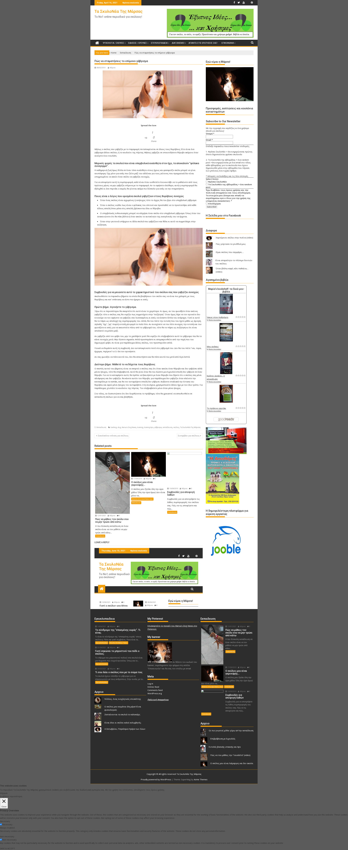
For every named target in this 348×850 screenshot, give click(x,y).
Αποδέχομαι (214, 203)
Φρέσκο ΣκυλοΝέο (217, 181)
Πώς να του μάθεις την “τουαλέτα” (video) (230, 755)
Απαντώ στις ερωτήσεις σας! (203, 43)
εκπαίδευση (167, 427)
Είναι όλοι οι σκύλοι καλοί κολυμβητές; (122, 722)
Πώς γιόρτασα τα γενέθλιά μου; (231, 244)
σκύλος (176, 427)
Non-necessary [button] (7, 836)
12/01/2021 (101, 515)
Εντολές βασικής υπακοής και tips (225, 746)
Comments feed (155, 690)
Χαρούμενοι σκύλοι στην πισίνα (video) (234, 237)
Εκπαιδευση (101, 427)
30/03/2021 (101, 669)
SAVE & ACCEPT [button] (7, 848)
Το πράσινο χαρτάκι (216, 408)
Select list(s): (212, 179)
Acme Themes (200, 779)
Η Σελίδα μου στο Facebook (223, 215)
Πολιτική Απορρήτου (158, 699)
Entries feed (153, 686)
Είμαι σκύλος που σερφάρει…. (230, 252)
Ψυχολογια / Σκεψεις (113, 43)
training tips (148, 427)
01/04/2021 (101, 647)
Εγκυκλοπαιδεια (159, 43)
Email (209, 139)
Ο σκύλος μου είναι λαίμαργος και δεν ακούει (231, 763)
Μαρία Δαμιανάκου (215, 320)
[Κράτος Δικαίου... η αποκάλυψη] (226, 373)
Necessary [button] (5, 821)
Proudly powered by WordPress (156, 779)
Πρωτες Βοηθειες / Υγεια (118, 643)
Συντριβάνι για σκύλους (188, 435)
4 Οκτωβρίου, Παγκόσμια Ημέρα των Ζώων (124, 728)
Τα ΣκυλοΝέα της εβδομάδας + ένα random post (229, 185)
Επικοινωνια (228, 43)
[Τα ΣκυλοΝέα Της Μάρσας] (97, 42)
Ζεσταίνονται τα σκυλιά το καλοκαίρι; (122, 714)
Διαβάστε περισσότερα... (11, 796)
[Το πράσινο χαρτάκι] (226, 401)
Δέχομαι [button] (4, 793)
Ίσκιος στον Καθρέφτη (217, 317)
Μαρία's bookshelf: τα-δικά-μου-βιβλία (226, 290)
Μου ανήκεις (213, 346)
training (140, 427)
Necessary (7, 824)
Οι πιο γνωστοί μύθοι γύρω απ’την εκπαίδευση (231, 730)
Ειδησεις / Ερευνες (137, 43)
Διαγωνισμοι (178, 43)
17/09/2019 (137, 478)
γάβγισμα (158, 427)
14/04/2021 (101, 626)
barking (113, 427)
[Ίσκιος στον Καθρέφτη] (226, 313)
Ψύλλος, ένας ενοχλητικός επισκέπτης (122, 699)
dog (119, 427)
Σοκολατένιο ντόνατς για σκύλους (113, 435)
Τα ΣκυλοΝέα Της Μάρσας (118, 11)
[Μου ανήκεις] (226, 340)
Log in (150, 683)
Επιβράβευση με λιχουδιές (222, 738)
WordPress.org (154, 693)
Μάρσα (112, 67)
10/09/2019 (173, 488)
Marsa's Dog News (129, 427)
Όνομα (210, 133)
